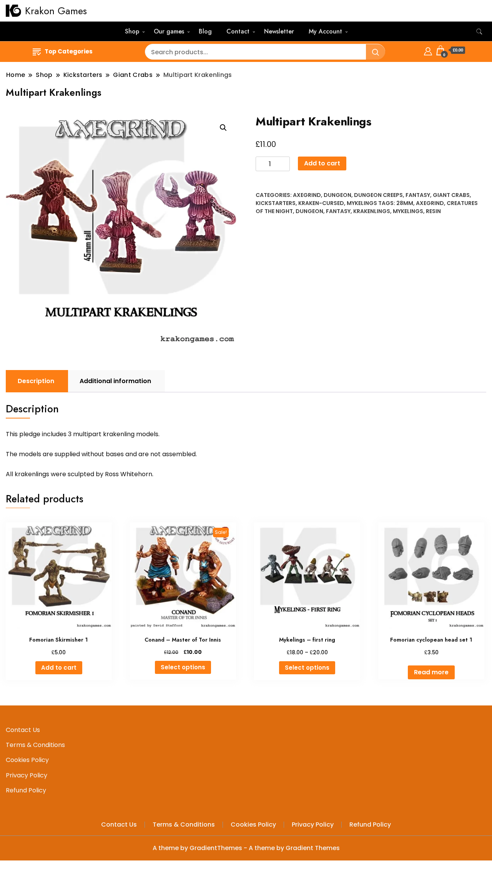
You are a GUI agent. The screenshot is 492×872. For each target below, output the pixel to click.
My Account (325, 31)
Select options (183, 667)
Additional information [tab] (115, 381)
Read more (431, 672)
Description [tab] (36, 381)
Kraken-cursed (321, 203)
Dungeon (337, 195)
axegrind (430, 203)
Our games (169, 31)
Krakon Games (56, 10)
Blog (205, 31)
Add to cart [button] (58, 668)
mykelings (408, 211)
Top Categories (69, 51)
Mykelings (362, 203)
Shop (132, 31)
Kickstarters (276, 203)
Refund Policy (26, 790)
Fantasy (418, 195)
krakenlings (371, 211)
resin (433, 211)
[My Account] (428, 50)
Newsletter (279, 31)
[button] (223, 128)
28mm (404, 203)
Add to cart (322, 163)
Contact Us (23, 729)
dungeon (309, 211)
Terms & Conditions (35, 744)
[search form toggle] (479, 32)
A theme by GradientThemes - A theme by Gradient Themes (246, 848)
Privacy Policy (26, 775)
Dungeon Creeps (378, 195)
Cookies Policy (27, 759)
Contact (237, 31)
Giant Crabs (451, 195)
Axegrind (307, 195)
